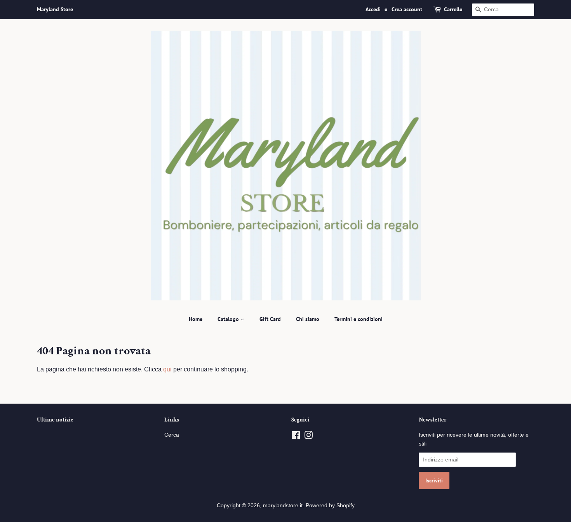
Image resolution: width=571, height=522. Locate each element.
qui (167, 369)
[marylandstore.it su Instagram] (308, 437)
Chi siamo (307, 319)
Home (195, 319)
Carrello (453, 9)
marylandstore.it (283, 505)
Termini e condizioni (358, 319)
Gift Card (270, 319)
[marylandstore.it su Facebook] (295, 437)
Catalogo (229, 319)
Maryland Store (55, 9)
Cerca (171, 435)
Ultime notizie (55, 419)
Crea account (407, 9)
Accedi (373, 9)
